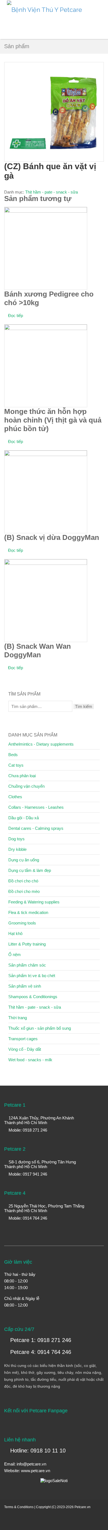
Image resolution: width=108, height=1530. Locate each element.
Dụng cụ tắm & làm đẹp (29, 870)
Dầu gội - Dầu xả (23, 817)
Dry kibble (17, 849)
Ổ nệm (14, 954)
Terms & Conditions (19, 1507)
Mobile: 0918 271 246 (27, 1130)
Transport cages (23, 1038)
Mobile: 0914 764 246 (27, 1218)
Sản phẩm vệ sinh (24, 986)
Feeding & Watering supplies (34, 902)
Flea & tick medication (28, 912)
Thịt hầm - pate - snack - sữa (51, 192)
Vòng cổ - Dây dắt (24, 1049)
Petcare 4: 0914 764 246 (40, 1352)
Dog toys (16, 838)
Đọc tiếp (15, 315)
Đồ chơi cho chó (23, 881)
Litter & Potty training (27, 944)
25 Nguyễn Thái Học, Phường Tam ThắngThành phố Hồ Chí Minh (44, 1208)
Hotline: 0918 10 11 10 (37, 1450)
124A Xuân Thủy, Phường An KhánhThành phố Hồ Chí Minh (39, 1120)
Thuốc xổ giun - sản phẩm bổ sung (39, 1028)
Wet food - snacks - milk (30, 1059)
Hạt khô (15, 933)
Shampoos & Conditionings (32, 996)
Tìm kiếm (83, 706)
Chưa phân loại (22, 775)
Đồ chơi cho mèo (24, 891)
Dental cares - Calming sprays (35, 828)
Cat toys (16, 765)
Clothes (15, 796)
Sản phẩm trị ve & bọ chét (31, 975)
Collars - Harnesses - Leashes (36, 807)
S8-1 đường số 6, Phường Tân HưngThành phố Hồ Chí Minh (40, 1164)
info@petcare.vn (31, 1464)
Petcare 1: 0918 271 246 (40, 1340)
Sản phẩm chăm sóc (27, 965)
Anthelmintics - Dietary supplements (41, 744)
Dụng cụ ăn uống (23, 859)
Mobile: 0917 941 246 (27, 1174)
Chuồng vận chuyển (26, 786)
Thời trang (17, 1017)
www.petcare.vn (35, 1470)
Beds (13, 754)
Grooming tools (22, 923)
